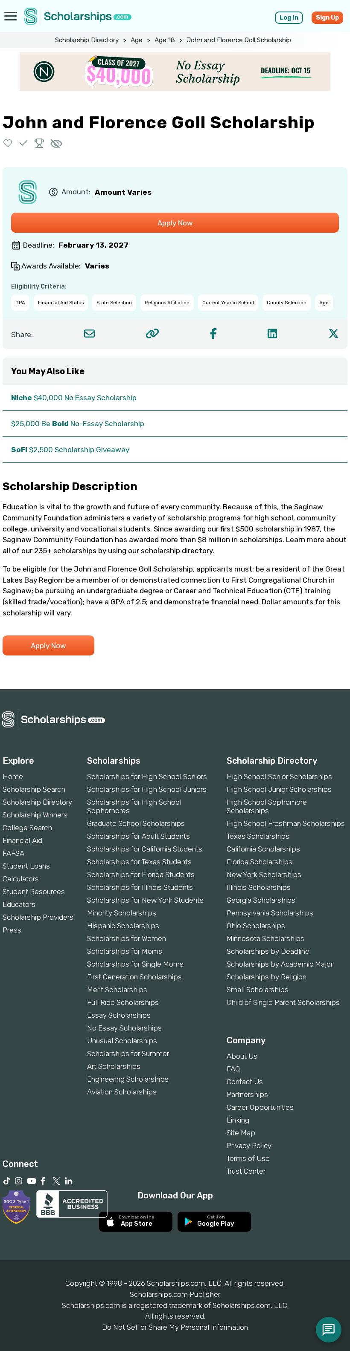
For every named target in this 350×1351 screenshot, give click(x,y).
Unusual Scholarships (122, 1040)
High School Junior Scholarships (279, 789)
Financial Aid (22, 840)
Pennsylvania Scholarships (270, 913)
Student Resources (34, 891)
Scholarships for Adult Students (138, 836)
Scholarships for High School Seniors (147, 776)
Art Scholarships (113, 1066)
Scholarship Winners (35, 815)
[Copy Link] (152, 333)
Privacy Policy (249, 1145)
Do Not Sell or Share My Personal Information (175, 1327)
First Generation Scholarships (134, 977)
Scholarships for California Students (144, 849)
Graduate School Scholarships (136, 823)
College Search (27, 827)
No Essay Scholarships (124, 1028)
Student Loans (26, 866)
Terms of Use (248, 1158)
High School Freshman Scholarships (286, 823)
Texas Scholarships (258, 836)
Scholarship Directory (87, 40)
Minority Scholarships (121, 913)
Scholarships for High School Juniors (147, 789)
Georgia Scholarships (261, 900)
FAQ (233, 1069)
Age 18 (165, 40)
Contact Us (245, 1081)
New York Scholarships (264, 874)
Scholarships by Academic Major (280, 964)
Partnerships (247, 1094)
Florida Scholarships (259, 861)
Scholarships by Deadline (268, 951)
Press (12, 930)
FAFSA (13, 853)
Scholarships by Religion (266, 977)
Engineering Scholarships (128, 1079)
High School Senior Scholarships (279, 776)
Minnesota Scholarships (265, 938)
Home (13, 776)
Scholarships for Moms (124, 951)
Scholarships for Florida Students (141, 874)
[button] (8, 143)
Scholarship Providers (38, 917)
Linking (238, 1120)
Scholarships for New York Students (145, 900)
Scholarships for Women (126, 938)
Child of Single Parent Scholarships (283, 1002)
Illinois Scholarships (259, 887)
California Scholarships (263, 849)
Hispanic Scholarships (123, 925)
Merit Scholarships (117, 989)
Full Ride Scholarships (123, 1002)
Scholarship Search (34, 789)
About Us (242, 1056)
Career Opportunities (260, 1107)
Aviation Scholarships (122, 1092)
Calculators (21, 879)
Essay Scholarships (119, 1015)
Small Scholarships (258, 989)
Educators (19, 904)
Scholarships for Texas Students (139, 861)
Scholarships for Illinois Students (140, 887)
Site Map (241, 1133)
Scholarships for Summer (128, 1053)
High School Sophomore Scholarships (267, 806)
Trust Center (246, 1171)
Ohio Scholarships (256, 925)
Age (137, 40)
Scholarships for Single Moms (135, 964)
